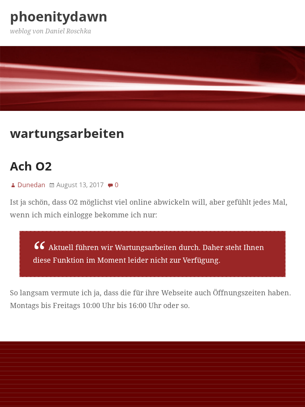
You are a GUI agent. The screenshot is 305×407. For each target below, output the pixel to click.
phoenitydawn (58, 16)
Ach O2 (31, 166)
